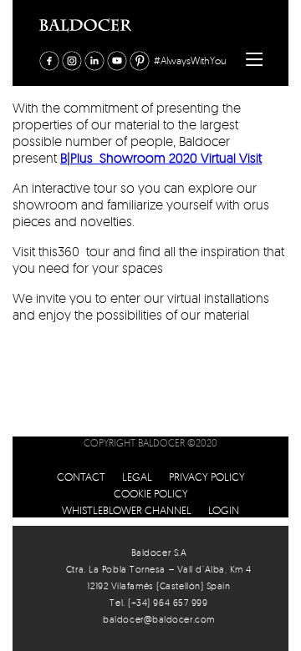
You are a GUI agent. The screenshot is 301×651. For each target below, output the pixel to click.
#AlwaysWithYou (190, 60)
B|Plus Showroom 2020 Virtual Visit (161, 157)
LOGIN (223, 510)
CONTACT (81, 476)
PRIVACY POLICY (207, 476)
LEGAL (137, 476)
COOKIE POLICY (151, 493)
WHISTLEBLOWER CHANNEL (126, 510)
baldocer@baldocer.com (159, 619)
